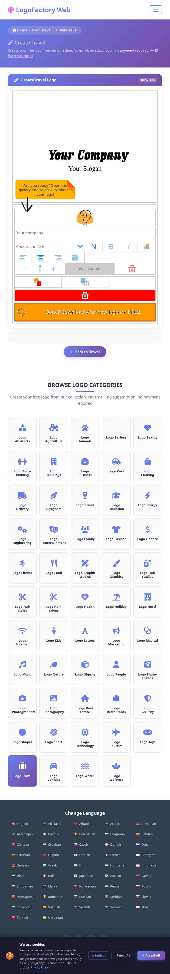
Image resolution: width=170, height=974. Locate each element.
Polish (146, 886)
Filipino (53, 855)
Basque (53, 834)
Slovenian (24, 907)
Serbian (116, 897)
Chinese (23, 844)
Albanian (86, 824)
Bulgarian (117, 834)
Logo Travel (41, 30)
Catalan (147, 834)
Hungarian (118, 865)
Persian (116, 886)
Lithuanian (25, 886)
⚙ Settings (99, 955)
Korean (115, 876)
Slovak (146, 897)
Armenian (148, 824)
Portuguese (25, 897)
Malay (52, 886)
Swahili (84, 907)
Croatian (54, 844)
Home (22, 30)
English (22, 824)
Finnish (84, 855)
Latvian (146, 876)
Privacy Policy (40, 967)
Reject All (123, 955)
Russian (85, 897)
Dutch (146, 844)
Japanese (86, 876)
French (115, 855)
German (23, 865)
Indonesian (149, 865)
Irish (20, 876)
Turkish (22, 917)
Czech (83, 844)
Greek (52, 865)
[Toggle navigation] (156, 9)
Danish (115, 844)
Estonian (23, 855)
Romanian (55, 897)
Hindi (83, 865)
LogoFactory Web (42, 9)
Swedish (116, 907)
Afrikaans (55, 824)
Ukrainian (55, 917)
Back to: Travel (87, 352)
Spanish (54, 907)
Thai (144, 907)
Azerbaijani (25, 834)
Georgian (148, 855)
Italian (53, 876)
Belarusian (87, 834)
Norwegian (87, 886)
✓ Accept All (151, 955)
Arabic (115, 824)
